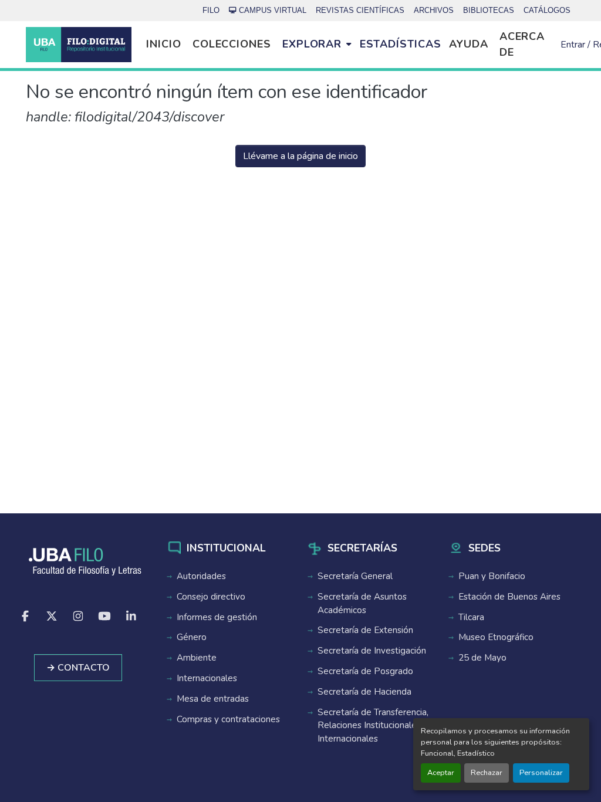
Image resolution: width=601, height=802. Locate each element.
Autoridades (201, 576)
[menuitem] (316, 44)
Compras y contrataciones (228, 719)
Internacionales (207, 678)
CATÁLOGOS (547, 10)
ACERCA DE (522, 44)
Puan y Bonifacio (491, 576)
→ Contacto (78, 667)
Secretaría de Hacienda (364, 692)
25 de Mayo (482, 658)
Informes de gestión (217, 617)
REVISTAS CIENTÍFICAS (360, 10)
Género (192, 637)
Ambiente (197, 658)
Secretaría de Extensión (365, 630)
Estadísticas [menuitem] (400, 44)
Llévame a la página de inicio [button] (300, 156)
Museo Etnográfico (496, 637)
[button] (78, 44)
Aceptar (440, 772)
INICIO (163, 44)
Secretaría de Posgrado (365, 671)
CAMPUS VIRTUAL (272, 10)
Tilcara (471, 617)
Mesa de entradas (213, 699)
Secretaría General (355, 576)
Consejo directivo (211, 597)
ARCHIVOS (434, 10)
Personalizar (541, 772)
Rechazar (486, 772)
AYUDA (468, 44)
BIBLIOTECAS (488, 10)
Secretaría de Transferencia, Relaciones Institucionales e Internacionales (373, 725)
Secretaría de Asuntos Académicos (362, 603)
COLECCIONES (232, 44)
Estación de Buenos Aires (509, 597)
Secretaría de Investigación (372, 651)
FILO (211, 10)
